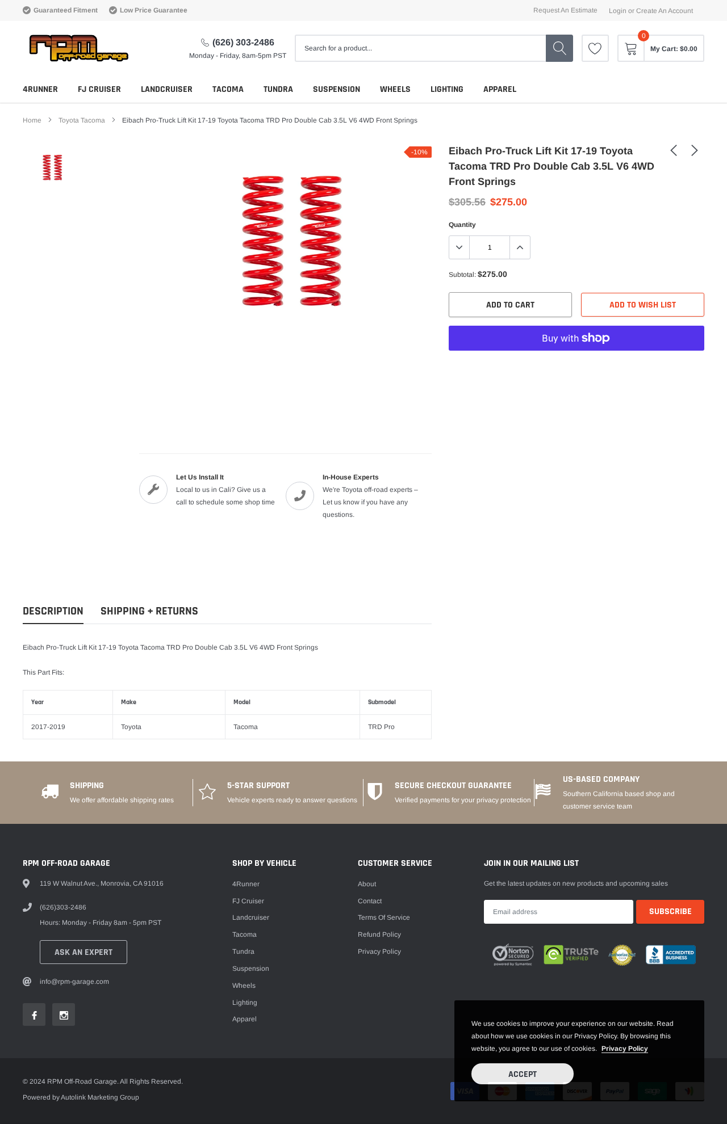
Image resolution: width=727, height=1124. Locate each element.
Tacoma (228, 89)
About (367, 884)
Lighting (447, 89)
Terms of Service (384, 917)
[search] (559, 48)
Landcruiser (167, 89)
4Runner (40, 89)
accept (522, 1074)
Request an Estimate (565, 10)
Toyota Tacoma (82, 120)
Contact (370, 901)
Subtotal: (462, 275)
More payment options (576, 366)
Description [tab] (53, 611)
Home (32, 120)
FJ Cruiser (99, 89)
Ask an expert (83, 952)
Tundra (278, 89)
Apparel (499, 89)
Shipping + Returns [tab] (149, 611)
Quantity (462, 225)
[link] (595, 48)
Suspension (336, 89)
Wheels (395, 89)
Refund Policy (379, 934)
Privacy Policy (379, 951)
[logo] (78, 48)
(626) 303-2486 (243, 42)
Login (617, 10)
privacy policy (624, 1049)
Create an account (664, 10)
